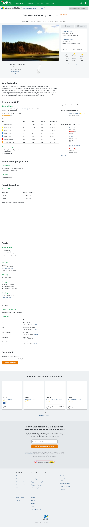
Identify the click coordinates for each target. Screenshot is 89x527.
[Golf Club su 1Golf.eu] (6, 3)
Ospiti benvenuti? (67, 39)
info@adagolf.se (14, 71)
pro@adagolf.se (6, 298)
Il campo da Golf (67, 31)
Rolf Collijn (25, 109)
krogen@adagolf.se (7, 269)
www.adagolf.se (14, 73)
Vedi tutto (63, 155)
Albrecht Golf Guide (12, 8)
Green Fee (65, 47)
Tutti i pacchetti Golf (44, 415)
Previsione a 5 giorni (73, 64)
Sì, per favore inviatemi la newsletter (44, 446)
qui (40, 455)
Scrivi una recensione (10, 363)
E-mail (35, 325)
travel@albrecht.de (29, 453)
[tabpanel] (44, 396)
